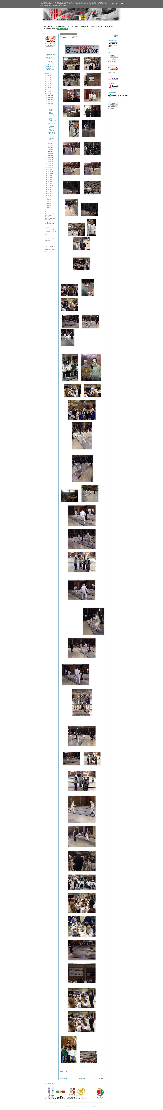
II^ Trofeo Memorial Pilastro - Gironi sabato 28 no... (52, 120)
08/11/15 (50, 144)
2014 (48, 198)
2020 (48, 83)
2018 (48, 87)
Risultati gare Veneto (51, 64)
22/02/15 (50, 185)
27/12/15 (50, 95)
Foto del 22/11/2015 (51, 130)
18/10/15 (50, 147)
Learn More (115, 3)
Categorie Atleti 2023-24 (96, 26)
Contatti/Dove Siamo (60, 26)
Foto (68, 26)
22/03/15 (50, 179)
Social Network (74, 26)
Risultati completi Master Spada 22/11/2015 (51, 134)
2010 (48, 205)
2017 (48, 89)
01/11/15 (50, 146)
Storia (44, 26)
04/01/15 (50, 195)
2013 (48, 200)
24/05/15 (50, 165)
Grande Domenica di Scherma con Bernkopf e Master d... (52, 125)
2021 (48, 81)
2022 (48, 79)
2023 (48, 77)
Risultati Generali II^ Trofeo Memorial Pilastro (52, 108)
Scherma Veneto (50, 63)
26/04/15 (50, 171)
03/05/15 (50, 169)
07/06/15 (50, 163)
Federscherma (49, 66)
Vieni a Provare (62, 28)
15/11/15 (50, 142)
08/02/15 (50, 189)
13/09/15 (50, 155)
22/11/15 (50, 105)
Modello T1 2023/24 (108, 26)
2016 (48, 91)
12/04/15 (50, 175)
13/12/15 (50, 99)
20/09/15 (50, 153)
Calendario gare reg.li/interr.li (50, 60)
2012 (48, 202)
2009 (48, 207)
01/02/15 (50, 191)
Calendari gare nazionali (49, 58)
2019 (48, 85)
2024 (48, 75)
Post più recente (63, 1078)
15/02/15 (50, 187)
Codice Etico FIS (84, 26)
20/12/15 (50, 97)
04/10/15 (50, 149)
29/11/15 (50, 103)
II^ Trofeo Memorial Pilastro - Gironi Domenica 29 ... (52, 114)
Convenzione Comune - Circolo (50, 69)
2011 (48, 203)
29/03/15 (50, 177)
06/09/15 (50, 157)
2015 (48, 93)
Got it (121, 3)
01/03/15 (50, 183)
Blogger (94, 1106)
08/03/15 (50, 181)
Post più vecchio (100, 1078)
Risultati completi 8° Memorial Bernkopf (51, 138)
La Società (50, 26)
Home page (82, 1078)
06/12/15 (50, 101)
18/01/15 (50, 193)
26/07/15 (50, 159)
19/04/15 (50, 173)
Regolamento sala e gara (49, 28)
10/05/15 (50, 167)
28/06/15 (50, 161)
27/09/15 (50, 151)
